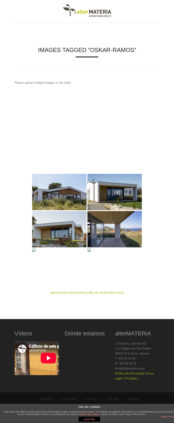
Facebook (46, 399)
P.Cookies (131, 378)
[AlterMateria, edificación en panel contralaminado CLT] (87, 11)
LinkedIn (133, 399)
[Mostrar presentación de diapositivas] (87, 293)
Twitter (91, 399)
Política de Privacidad (129, 373)
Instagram (70, 399)
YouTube (112, 399)
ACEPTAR (89, 419)
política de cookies (89, 414)
